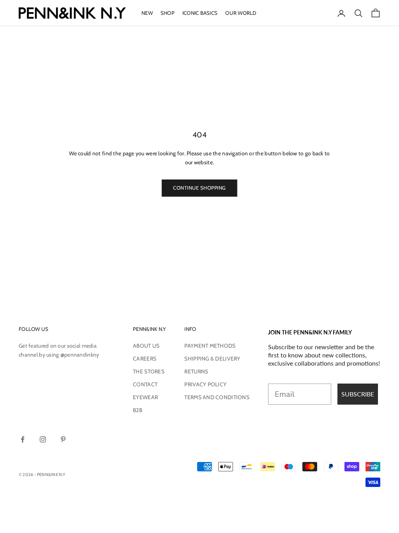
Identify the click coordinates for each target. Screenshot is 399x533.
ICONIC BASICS (199, 13)
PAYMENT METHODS (209, 345)
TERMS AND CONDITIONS (216, 397)
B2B (137, 410)
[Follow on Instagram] (43, 439)
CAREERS (144, 358)
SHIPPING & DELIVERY (212, 358)
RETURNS (196, 371)
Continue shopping (199, 188)
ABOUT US (146, 345)
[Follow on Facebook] (22, 439)
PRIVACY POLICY (205, 384)
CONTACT (145, 384)
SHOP (168, 13)
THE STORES (148, 371)
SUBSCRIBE (357, 394)
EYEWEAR (145, 397)
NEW (147, 13)
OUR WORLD (240, 13)
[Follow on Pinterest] (63, 439)
